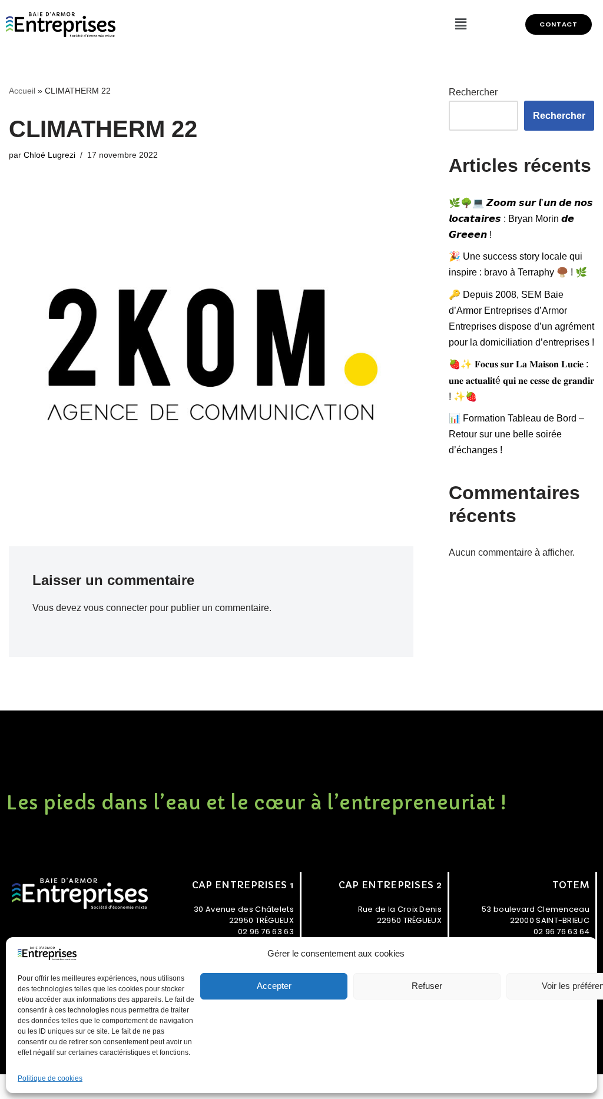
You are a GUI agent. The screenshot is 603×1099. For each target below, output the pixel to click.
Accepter (274, 986)
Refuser (427, 986)
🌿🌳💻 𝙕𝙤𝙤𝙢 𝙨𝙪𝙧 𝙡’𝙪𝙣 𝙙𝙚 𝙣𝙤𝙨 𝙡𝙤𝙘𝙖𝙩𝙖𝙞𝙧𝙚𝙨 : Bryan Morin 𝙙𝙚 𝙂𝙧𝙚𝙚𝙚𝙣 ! (521, 219)
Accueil (22, 90)
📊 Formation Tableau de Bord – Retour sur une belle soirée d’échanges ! (516, 434)
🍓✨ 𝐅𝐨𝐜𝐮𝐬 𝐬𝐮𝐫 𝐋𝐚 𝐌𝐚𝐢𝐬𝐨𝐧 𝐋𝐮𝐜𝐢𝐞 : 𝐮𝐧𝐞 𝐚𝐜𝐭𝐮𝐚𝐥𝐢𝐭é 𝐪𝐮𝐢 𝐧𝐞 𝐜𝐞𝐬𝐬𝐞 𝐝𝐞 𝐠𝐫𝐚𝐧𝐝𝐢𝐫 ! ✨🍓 (521, 380)
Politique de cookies (50, 1078)
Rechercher (473, 92)
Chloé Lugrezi (49, 155)
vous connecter (115, 608)
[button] (558, 24)
